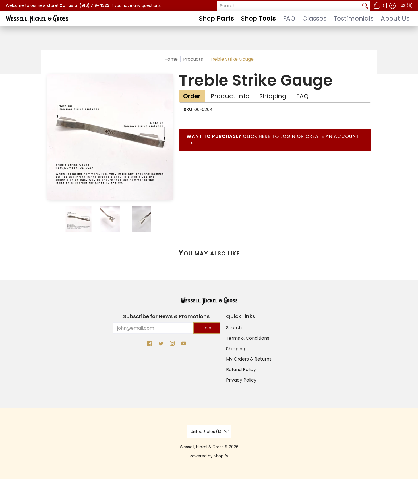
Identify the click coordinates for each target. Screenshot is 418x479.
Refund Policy (241, 369)
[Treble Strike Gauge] (79, 219)
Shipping (235, 348)
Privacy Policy (241, 380)
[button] (379, 5)
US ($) (407, 5)
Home (171, 59)
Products (193, 59)
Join (206, 328)
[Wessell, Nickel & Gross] (37, 18)
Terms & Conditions (247, 338)
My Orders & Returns (249, 359)
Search (234, 327)
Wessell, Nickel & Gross (202, 447)
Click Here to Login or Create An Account (273, 139)
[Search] (365, 6)
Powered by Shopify (209, 456)
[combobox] (289, 6)
